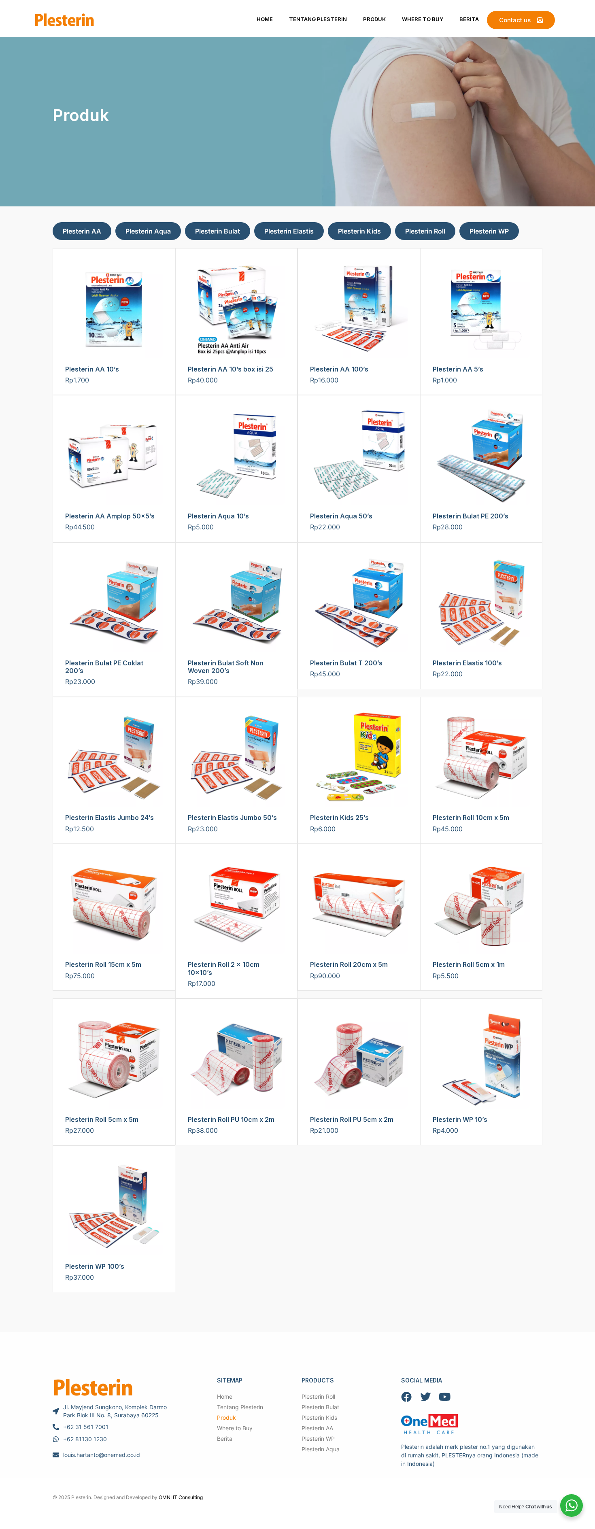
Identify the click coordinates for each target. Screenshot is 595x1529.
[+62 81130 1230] (56, 1439)
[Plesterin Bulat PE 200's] (481, 456)
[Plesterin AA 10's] (114, 309)
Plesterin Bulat (217, 231)
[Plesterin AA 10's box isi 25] (236, 309)
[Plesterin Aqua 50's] (359, 456)
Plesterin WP (489, 231)
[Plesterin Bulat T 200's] (359, 603)
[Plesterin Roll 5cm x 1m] (481, 905)
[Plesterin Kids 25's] (359, 758)
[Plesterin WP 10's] (481, 1060)
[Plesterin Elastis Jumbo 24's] (114, 758)
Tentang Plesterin (318, 19)
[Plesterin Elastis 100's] (481, 603)
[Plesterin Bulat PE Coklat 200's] (114, 603)
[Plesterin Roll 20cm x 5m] (359, 905)
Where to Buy (422, 19)
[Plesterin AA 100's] (359, 309)
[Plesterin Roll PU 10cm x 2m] (236, 1060)
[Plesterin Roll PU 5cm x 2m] (359, 1060)
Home (265, 19)
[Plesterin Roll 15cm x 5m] (114, 905)
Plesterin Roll (425, 231)
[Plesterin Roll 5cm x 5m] (114, 1060)
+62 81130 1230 (85, 1439)
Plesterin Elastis (289, 231)
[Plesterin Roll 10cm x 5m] (481, 758)
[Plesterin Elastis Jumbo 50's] (236, 758)
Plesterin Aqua (148, 231)
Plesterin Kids (359, 231)
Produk (374, 19)
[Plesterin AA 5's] (481, 309)
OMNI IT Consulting (181, 1497)
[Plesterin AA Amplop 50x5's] (114, 456)
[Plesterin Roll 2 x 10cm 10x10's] (236, 905)
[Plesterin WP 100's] (114, 1206)
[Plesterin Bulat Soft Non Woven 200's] (236, 603)
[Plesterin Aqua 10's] (236, 456)
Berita (469, 19)
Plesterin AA (82, 231)
